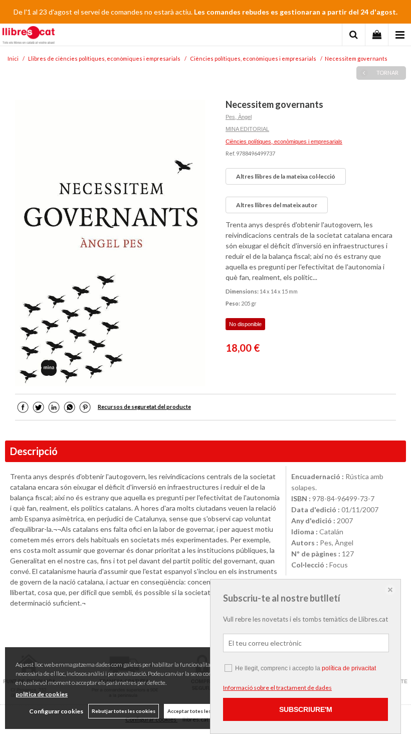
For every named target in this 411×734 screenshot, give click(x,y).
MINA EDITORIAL (247, 129)
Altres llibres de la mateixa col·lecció (285, 176)
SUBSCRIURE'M (305, 709)
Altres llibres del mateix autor (276, 205)
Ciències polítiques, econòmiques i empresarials (284, 141)
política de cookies (42, 694)
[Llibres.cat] (29, 36)
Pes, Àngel (239, 117)
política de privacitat (349, 668)
